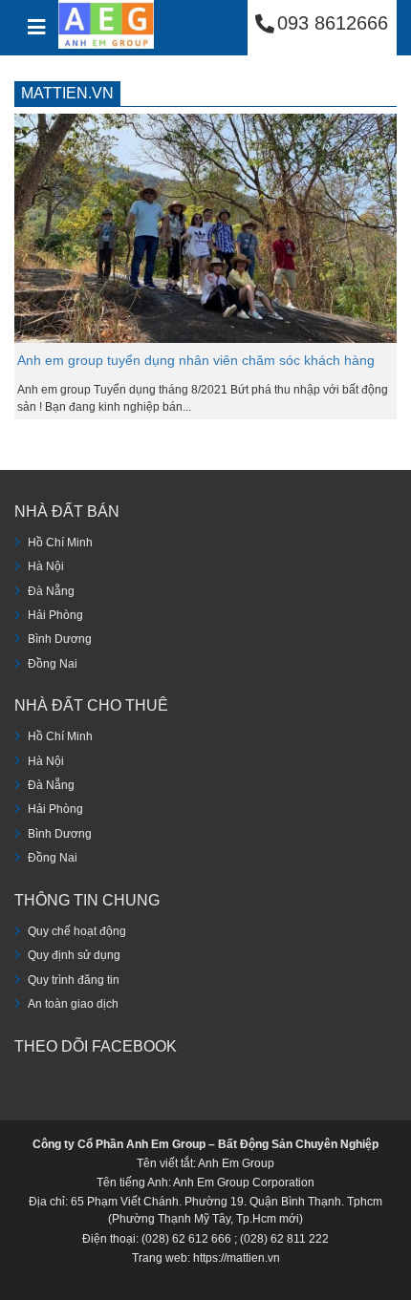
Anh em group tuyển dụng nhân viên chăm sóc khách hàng (196, 360)
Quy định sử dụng (74, 955)
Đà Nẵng (51, 591)
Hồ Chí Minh (60, 542)
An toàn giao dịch (73, 1004)
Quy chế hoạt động (77, 931)
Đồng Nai (52, 664)
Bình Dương (60, 639)
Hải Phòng (55, 615)
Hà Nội (46, 566)
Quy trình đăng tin (73, 980)
